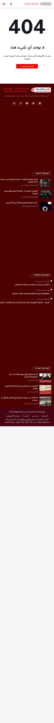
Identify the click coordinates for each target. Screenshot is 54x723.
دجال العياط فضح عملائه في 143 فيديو (22, 203)
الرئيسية (45, 416)
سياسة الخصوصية (13, 416)
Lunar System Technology (34, 412)
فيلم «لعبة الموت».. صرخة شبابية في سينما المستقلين (19, 181)
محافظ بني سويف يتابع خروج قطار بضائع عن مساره (19, 399)
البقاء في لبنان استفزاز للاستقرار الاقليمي (32, 285)
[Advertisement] (27, 140)
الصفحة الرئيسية (27, 66)
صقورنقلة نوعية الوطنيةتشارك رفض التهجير (31, 294)
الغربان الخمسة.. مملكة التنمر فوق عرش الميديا (21, 192)
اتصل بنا (26, 416)
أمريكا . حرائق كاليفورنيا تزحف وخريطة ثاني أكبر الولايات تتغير (25, 303)
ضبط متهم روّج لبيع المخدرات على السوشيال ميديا (23, 376)
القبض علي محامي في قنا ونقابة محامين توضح (21, 387)
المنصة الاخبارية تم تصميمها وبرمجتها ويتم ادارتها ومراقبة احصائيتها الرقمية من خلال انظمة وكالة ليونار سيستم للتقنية (27, 420)
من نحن (35, 416)
